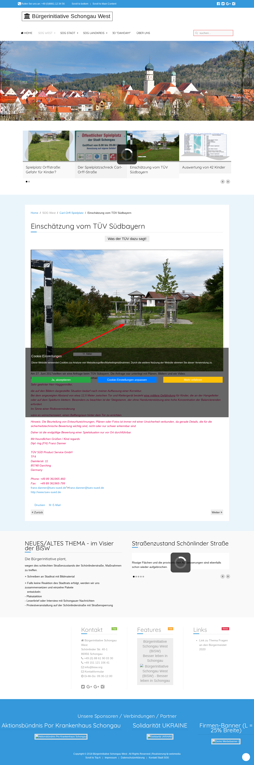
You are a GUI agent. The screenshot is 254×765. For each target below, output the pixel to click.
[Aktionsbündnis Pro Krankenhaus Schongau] (61, 736)
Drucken (40, 505)
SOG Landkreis (93, 33)
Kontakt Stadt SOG (159, 757)
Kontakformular (94, 671)
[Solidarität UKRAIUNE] (160, 736)
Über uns (143, 33)
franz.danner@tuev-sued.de (48, 487)
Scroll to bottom (80, 3)
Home (27, 33)
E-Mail (56, 505)
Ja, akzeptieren (61, 379)
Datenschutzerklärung (133, 757)
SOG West (45, 33)
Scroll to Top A (93, 757)
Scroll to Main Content (104, 3)
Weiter (216, 512)
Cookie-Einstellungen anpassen (127, 379)
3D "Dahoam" (121, 33)
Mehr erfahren (193, 379)
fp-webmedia (173, 753)
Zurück (38, 512)
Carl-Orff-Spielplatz (72, 212)
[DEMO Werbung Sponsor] (226, 741)
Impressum (111, 757)
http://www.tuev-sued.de (46, 492)
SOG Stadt (67, 33)
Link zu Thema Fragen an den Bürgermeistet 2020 (213, 645)
